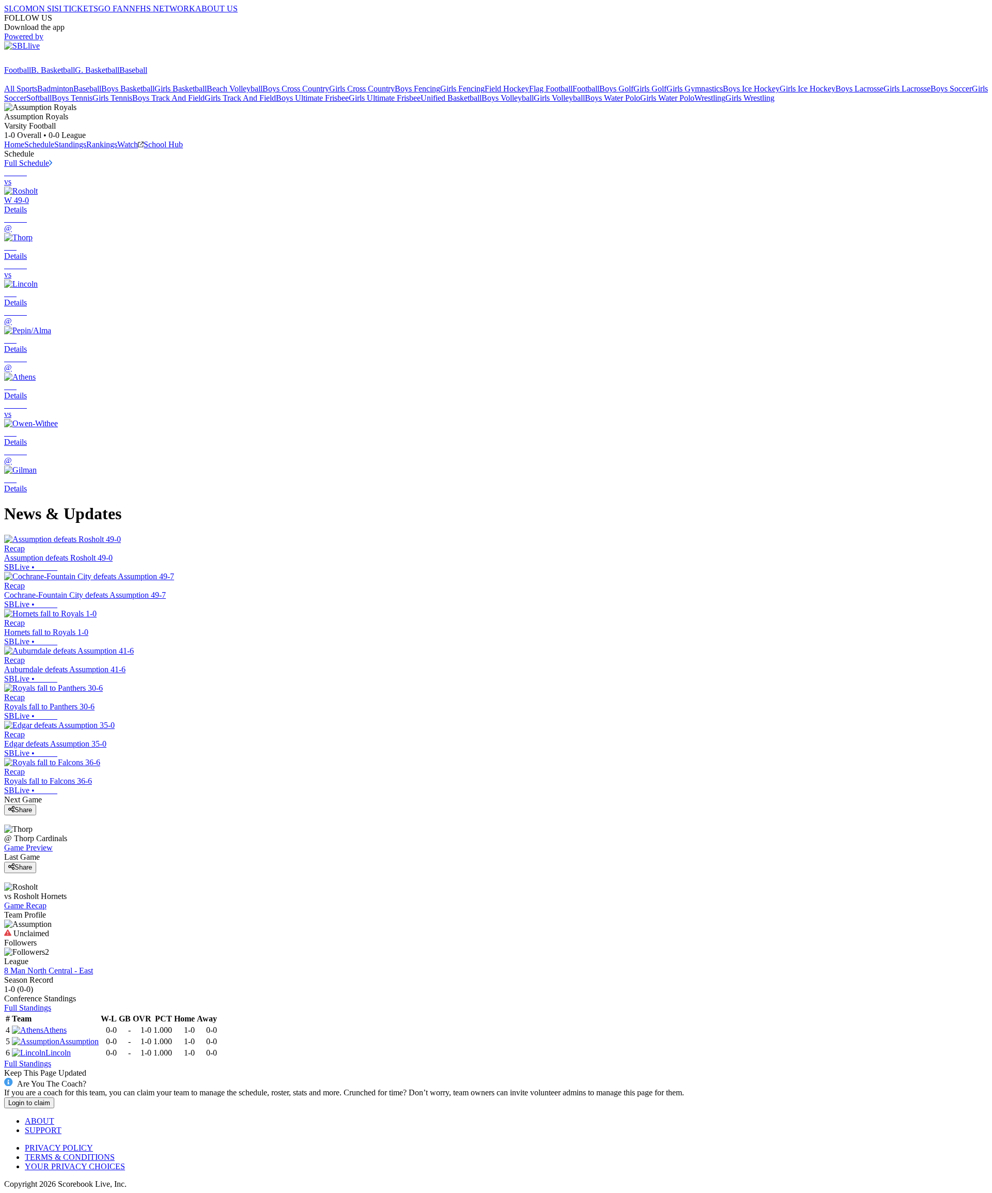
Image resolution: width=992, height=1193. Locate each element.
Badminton (55, 88)
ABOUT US (216, 8)
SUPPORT (43, 1130)
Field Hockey (507, 88)
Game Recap (25, 905)
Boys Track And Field (168, 98)
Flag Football (550, 88)
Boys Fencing (417, 88)
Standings (70, 144)
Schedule (39, 144)
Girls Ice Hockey (807, 88)
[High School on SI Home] (44, 60)
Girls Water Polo (667, 98)
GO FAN (113, 8)
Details (15, 209)
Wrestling (709, 98)
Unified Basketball (451, 98)
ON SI (43, 8)
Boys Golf (616, 88)
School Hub (163, 144)
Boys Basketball (127, 88)
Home (14, 144)
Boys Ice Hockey (751, 88)
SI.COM (18, 8)
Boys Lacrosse (859, 88)
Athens (55, 1030)
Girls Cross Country (362, 88)
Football (17, 70)
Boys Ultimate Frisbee (312, 98)
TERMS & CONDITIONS (70, 1157)
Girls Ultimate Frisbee (385, 98)
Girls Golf (650, 88)
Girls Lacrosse (907, 88)
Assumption (79, 1041)
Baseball (133, 70)
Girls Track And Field (240, 98)
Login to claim (29, 1103)
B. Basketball (53, 70)
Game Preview (28, 847)
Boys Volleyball (508, 98)
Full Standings (27, 1007)
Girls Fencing (462, 88)
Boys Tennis (72, 98)
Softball (39, 98)
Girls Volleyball (559, 98)
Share (23, 810)
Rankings (101, 144)
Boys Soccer (951, 88)
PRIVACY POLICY (59, 1147)
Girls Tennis (112, 98)
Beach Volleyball (234, 88)
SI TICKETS (76, 8)
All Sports (20, 88)
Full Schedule (26, 163)
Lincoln (58, 1052)
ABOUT (39, 1121)
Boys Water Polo (612, 98)
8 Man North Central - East (48, 970)
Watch (127, 144)
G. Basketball (97, 70)
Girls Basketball (180, 88)
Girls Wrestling (749, 98)
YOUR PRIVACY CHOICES (75, 1166)
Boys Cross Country (295, 88)
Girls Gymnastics (695, 88)
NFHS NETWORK (162, 8)
